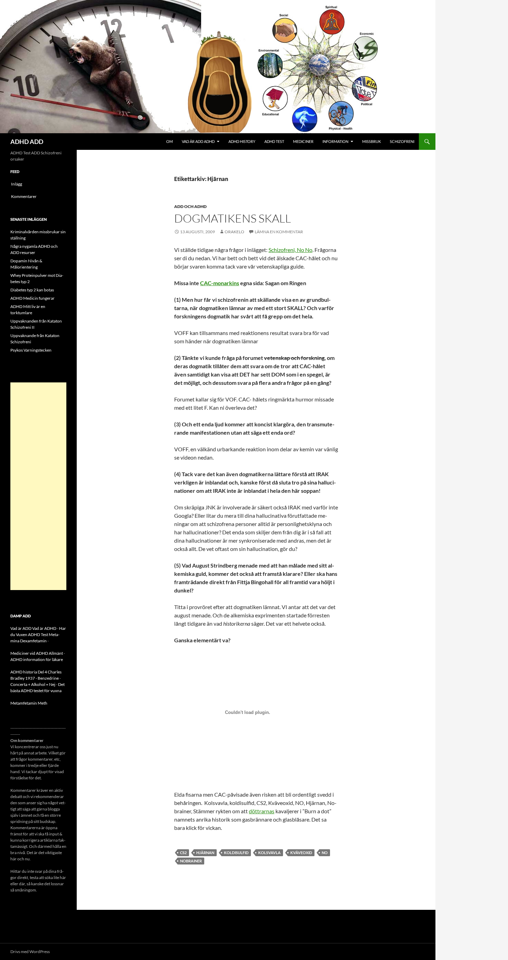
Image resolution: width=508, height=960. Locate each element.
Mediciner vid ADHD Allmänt (36, 653)
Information (335, 141)
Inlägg (16, 184)
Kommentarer (24, 196)
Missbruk (371, 141)
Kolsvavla (269, 852)
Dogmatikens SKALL (232, 218)
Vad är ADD (20, 628)
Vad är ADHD (44, 628)
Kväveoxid (301, 852)
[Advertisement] (38, 486)
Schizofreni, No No (290, 249)
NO (325, 852)
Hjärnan (205, 852)
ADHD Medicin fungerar (32, 298)
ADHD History (241, 141)
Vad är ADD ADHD (198, 141)
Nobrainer (191, 861)
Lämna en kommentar (279, 231)
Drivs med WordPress (30, 951)
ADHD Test (274, 141)
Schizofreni (402, 141)
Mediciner (303, 141)
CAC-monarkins (219, 283)
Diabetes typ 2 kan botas (32, 289)
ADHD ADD (26, 141)
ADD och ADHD (190, 206)
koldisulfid (236, 852)
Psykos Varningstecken (30, 350)
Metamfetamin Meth (28, 703)
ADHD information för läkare (36, 659)
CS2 (183, 852)
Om (169, 141)
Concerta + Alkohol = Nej (32, 684)
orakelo (234, 231)
